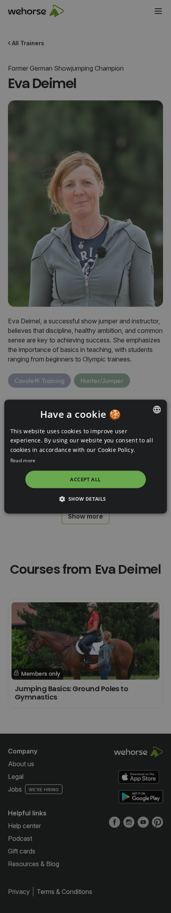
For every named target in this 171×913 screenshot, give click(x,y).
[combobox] (157, 409)
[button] (85, 499)
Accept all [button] (85, 479)
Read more (23, 460)
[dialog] (85, 456)
